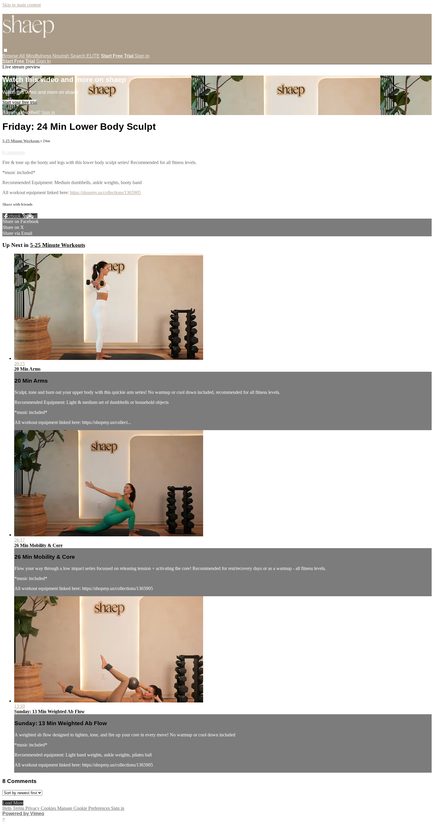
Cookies (49, 808)
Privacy (33, 808)
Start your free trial (19, 102)
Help (7, 808)
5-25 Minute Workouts (21, 141)
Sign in (142, 55)
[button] (5, 50)
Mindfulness (39, 55)
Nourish (61, 55)
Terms (19, 808)
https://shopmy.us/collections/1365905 (105, 192)
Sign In (43, 61)
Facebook (12, 215)
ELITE (93, 55)
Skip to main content (21, 4)
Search (78, 55)
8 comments (13, 152)
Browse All (14, 55)
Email (32, 215)
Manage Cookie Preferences (84, 808)
